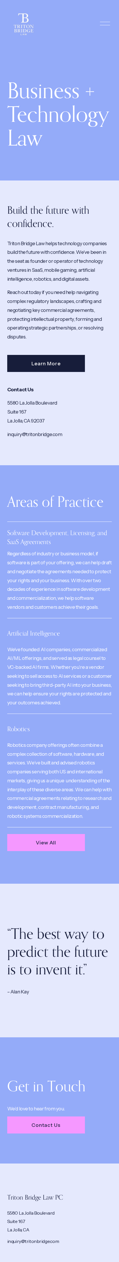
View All (46, 843)
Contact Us (46, 1125)
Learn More (46, 363)
